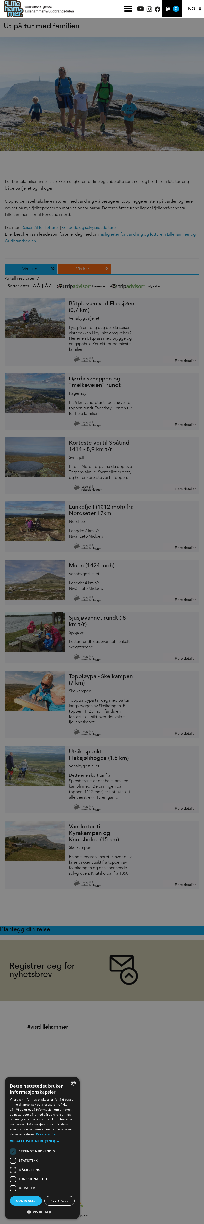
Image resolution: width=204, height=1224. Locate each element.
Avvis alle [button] (59, 1201)
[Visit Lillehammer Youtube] (140, 9)
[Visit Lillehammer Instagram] (149, 10)
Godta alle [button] (26, 1201)
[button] (42, 1141)
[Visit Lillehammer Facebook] (157, 10)
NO (191, 8)
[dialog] (42, 1148)
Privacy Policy (46, 1134)
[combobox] (73, 1083)
